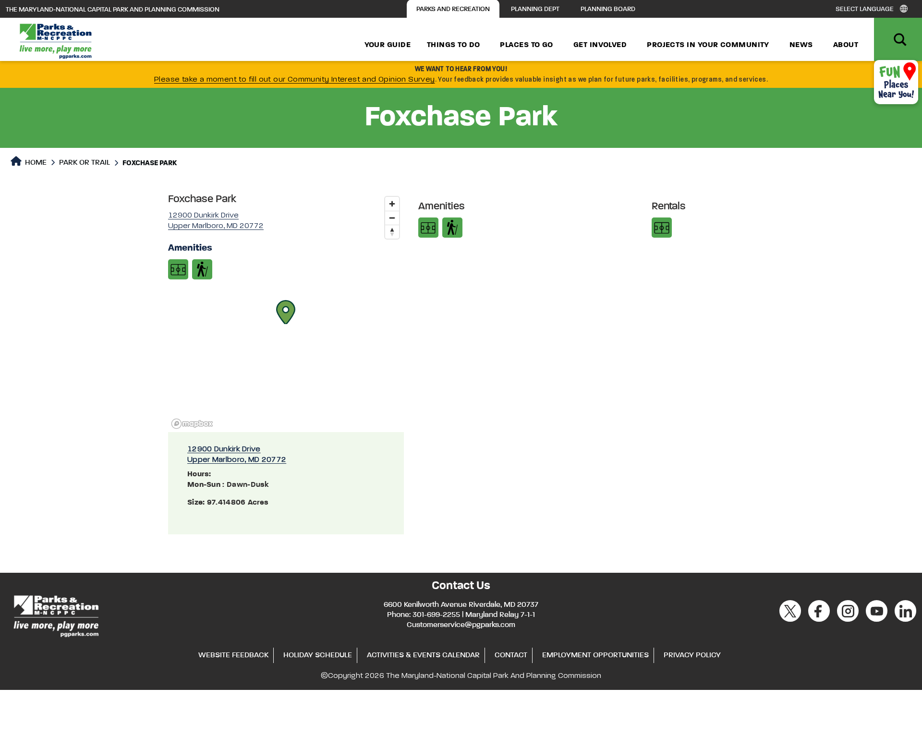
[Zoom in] (392, 204)
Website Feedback (233, 655)
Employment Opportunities (595, 655)
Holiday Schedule (317, 655)
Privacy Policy (692, 655)
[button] (285, 312)
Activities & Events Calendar (423, 655)
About (845, 45)
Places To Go (526, 45)
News (801, 45)
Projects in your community (708, 45)
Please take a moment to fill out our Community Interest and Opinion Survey (294, 80)
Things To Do (453, 45)
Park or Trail (84, 163)
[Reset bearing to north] (392, 232)
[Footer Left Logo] (55, 614)
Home (35, 163)
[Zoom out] (392, 218)
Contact (511, 655)
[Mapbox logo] (192, 423)
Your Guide (387, 45)
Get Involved (600, 45)
